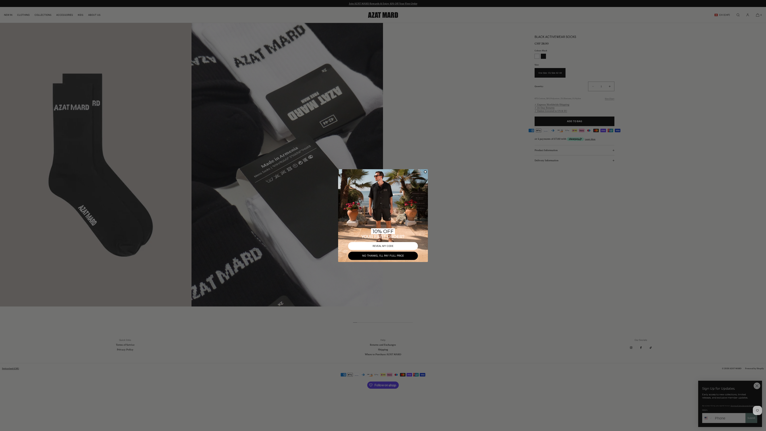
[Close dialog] (425, 172)
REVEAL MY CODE (383, 245)
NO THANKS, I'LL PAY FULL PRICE (383, 255)
